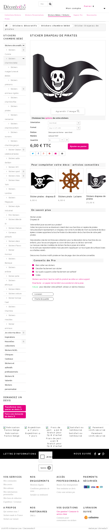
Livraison (38, 294)
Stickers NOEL (11, 350)
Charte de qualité (41, 299)
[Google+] (43, 153)
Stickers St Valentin (9, 378)
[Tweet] (32, 153)
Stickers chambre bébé (11, 60)
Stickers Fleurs (14, 246)
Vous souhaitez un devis (66, 488)
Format (33, 127)
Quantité (34, 140)
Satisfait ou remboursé (39, 495)
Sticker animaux (9, 326)
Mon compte (73, 8)
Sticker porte (13, 276)
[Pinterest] (49, 153)
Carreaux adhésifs (10, 234)
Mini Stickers (13, 215)
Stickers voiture (14, 293)
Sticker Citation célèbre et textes (13, 152)
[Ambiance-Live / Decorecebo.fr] (14, 7)
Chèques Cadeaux (9, 357)
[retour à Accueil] (6, 25)
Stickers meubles (10, 317)
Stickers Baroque (10, 261)
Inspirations (10, 337)
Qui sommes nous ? (11, 512)
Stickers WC (13, 167)
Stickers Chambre (10, 309)
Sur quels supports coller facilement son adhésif (56, 272)
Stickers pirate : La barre (70, 196)
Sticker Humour (9, 252)
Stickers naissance (11, 117)
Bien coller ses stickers (45, 265)
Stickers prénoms (11, 82)
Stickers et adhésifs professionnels (11, 367)
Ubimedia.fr (103, 528)
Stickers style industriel (12, 208)
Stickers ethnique (10, 282)
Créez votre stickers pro (66, 492)
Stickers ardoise (10, 269)
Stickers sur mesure (10, 519)
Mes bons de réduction (12, 498)
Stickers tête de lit (13, 221)
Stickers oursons (11, 134)
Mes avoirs (7, 484)
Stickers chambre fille (11, 99)
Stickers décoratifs (13, 45)
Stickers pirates (11, 108)
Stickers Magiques (10, 200)
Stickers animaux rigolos (11, 91)
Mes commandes (9, 481)
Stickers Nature (14, 228)
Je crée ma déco (12, 333)
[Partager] (38, 153)
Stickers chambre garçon (12, 143)
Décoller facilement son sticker (49, 268)
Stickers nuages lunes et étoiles (11, 71)
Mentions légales (37, 485)
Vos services (12, 477)
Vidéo (38, 275)
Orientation (35, 122)
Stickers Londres (10, 191)
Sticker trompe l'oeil (13, 300)
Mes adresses (8, 488)
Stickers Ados (14, 176)
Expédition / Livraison (12, 502)
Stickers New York (12, 182)
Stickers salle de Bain (12, 160)
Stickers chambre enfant (11, 126)
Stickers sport (14, 171)
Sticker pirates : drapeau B (42, 196)
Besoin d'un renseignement (67, 485)
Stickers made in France (13, 515)
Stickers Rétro (14, 289)
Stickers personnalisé (10, 387)
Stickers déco (14, 241)
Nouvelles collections (10, 343)
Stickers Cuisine (10, 52)
